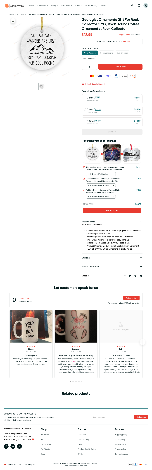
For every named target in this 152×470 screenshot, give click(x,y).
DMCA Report (29, 464)
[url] (19, 433)
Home (12, 14)
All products (21, 14)
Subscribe (141, 417)
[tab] (70, 381)
